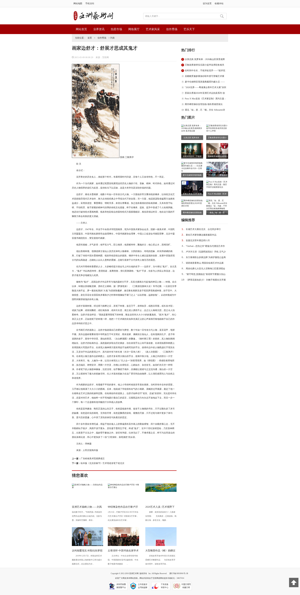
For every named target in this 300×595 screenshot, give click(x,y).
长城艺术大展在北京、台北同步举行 (203, 229)
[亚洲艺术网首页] (93, 20)
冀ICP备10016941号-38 (178, 573)
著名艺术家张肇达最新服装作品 (201, 235)
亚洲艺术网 (134, 573)
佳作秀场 (171, 29)
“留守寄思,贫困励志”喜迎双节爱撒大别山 (205, 274)
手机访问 (89, 3)
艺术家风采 (153, 29)
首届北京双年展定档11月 (198, 240)
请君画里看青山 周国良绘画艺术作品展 (205, 263)
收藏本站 (219, 3)
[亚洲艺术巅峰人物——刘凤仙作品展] (87, 487)
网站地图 (77, 3)
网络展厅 (134, 29)
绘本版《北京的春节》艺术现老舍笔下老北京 (102, 463)
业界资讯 (99, 29)
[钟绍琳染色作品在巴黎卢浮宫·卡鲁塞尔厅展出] (123, 487)
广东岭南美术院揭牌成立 (93, 458)
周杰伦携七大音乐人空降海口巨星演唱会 (205, 268)
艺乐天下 (189, 29)
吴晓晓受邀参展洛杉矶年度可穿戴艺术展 (204, 76)
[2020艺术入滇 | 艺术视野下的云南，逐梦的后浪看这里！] (161, 491)
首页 (90, 38)
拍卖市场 (116, 29)
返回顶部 (293, 582)
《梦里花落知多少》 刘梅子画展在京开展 (206, 280)
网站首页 (81, 29)
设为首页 (207, 3)
